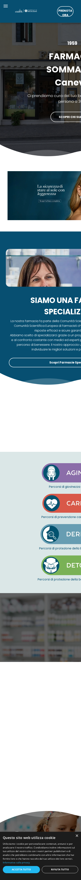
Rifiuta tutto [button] (60, 869)
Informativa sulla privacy (16, 862)
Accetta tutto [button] (21, 869)
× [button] (76, 835)
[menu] (5, 6)
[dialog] (40, 856)
